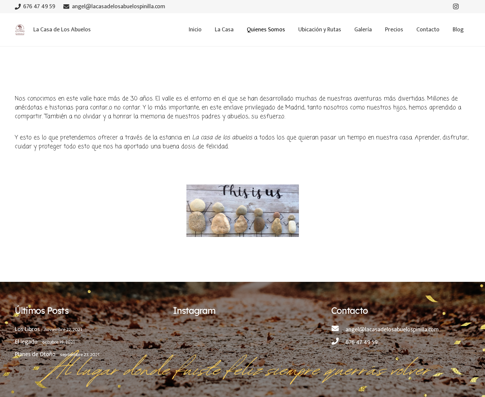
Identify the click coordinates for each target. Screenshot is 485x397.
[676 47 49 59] (338, 342)
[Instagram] (456, 7)
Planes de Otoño (35, 354)
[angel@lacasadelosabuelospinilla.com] (338, 329)
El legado (26, 342)
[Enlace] (20, 30)
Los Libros (27, 329)
